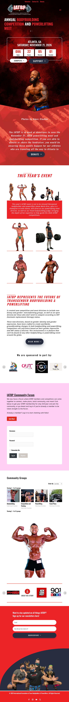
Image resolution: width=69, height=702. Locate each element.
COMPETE (18, 60)
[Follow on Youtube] (36, 699)
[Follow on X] (40, 699)
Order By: (51, 484)
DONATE (35, 154)
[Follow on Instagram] (32, 699)
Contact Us (35, 1)
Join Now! (12, 419)
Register (23, 456)
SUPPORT (38, 61)
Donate (42, 1)
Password (12, 440)
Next (65, 367)
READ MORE (33, 341)
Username (12, 431)
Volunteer (27, 1)
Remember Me (15, 450)
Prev (4, 367)
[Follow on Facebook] (28, 699)
